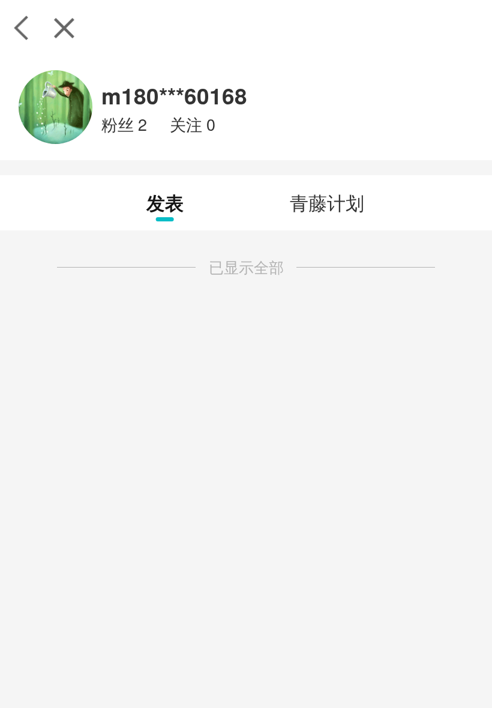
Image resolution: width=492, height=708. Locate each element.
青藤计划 (327, 202)
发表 (165, 202)
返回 (21, 27)
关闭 (64, 27)
